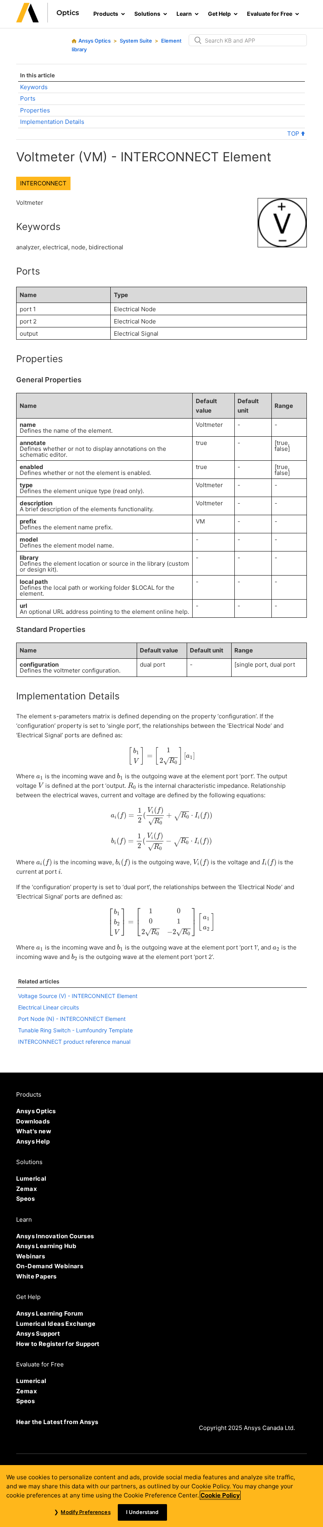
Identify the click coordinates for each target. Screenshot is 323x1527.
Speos (25, 1198)
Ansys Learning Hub (46, 1246)
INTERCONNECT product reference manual (74, 1041)
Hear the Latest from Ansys (57, 1422)
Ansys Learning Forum (49, 1313)
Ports (27, 98)
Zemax (26, 1188)
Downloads (33, 1121)
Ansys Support (38, 1333)
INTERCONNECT (43, 183)
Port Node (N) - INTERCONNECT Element (72, 1018)
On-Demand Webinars (49, 1266)
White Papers (36, 1276)
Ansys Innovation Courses (55, 1236)
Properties (35, 110)
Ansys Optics (94, 40)
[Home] (47, 20)
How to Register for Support (58, 1344)
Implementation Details (52, 121)
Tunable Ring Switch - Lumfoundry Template (75, 1030)
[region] (161, 1496)
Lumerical (31, 1178)
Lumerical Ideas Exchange (56, 1323)
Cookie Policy (220, 1495)
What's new (33, 1131)
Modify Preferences (85, 1512)
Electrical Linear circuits (48, 1007)
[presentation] (161, 756)
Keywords (34, 87)
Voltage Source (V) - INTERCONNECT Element (77, 995)
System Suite (136, 40)
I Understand (142, 1512)
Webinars (30, 1256)
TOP (294, 133)
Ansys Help (33, 1141)
